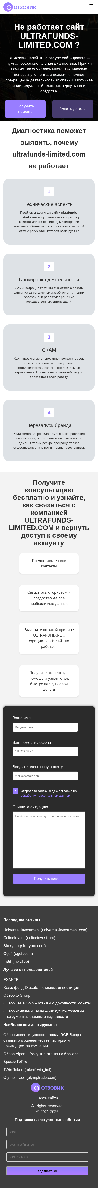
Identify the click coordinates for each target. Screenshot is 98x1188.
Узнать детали (73, 109)
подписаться (47, 1171)
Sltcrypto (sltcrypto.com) (24, 946)
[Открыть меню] (91, 3)
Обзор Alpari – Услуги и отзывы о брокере (40, 1054)
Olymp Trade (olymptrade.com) (30, 1077)
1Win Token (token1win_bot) (27, 1070)
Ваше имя (22, 718)
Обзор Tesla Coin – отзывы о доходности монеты (47, 1003)
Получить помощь (25, 109)
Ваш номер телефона (32, 742)
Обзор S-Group (16, 995)
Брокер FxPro (15, 1061)
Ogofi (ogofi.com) (18, 953)
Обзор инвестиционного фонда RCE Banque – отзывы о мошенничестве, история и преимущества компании (44, 1040)
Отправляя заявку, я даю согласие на (49, 793)
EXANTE (10, 980)
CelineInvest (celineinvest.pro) (29, 938)
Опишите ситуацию (30, 807)
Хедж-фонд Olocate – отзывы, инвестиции (41, 987)
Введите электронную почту (38, 767)
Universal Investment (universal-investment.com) (45, 930)
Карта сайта (47, 1098)
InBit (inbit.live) (16, 961)
